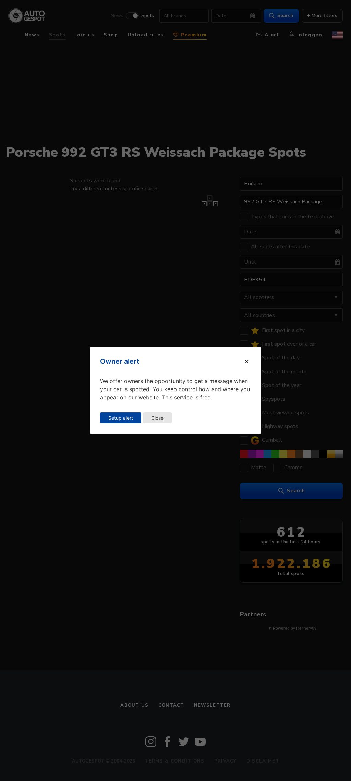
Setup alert (120, 418)
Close (157, 418)
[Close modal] (246, 362)
